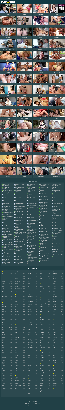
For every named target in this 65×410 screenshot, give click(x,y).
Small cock (55, 275)
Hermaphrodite (30, 301)
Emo (16, 329)
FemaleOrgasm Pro (18, 233)
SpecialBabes (29, 213)
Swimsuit (54, 311)
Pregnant (42, 337)
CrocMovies (42, 218)
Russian (41, 360)
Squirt (54, 294)
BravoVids (41, 244)
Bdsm (3, 316)
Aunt (3, 299)
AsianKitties (54, 221)
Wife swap (55, 383)
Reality (41, 352)
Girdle (16, 388)
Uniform (54, 360)
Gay (15, 381)
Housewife (29, 309)
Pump (41, 345)
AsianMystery (17, 263)
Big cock (3, 326)
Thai (54, 334)
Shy (41, 390)
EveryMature (29, 252)
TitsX (21, 252)
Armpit (3, 289)
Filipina (16, 352)
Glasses (29, 271)
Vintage (54, 368)
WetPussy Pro (42, 263)
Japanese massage (31, 342)
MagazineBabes (18, 188)
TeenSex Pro (29, 249)
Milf (28, 395)
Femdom (16, 347)
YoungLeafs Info (43, 185)
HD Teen (29, 298)
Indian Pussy (30, 326)
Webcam (54, 375)
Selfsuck (41, 375)
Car (2, 358)
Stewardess (55, 298)
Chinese (3, 373)
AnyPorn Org (54, 236)
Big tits (3, 327)
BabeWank (4, 219)
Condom (3, 390)
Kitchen (29, 357)
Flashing (16, 358)
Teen (54, 329)
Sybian (54, 316)
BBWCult (11, 221)
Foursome (16, 365)
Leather (29, 370)
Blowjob (3, 335)
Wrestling (54, 385)
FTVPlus (35, 196)
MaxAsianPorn (5, 257)
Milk (41, 271)
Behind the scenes (5, 321)
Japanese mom (30, 344)
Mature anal (30, 390)
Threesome (55, 337)
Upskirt (54, 362)
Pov (41, 335)
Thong (54, 335)
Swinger (54, 312)
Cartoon (3, 360)
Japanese (29, 339)
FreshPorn (41, 209)
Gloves (29, 275)
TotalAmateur (4, 232)
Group (29, 284)
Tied (54, 339)
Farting (16, 342)
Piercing (41, 324)
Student (54, 304)
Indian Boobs (30, 322)
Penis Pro (36, 207)
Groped (29, 283)
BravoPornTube (55, 233)
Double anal (17, 314)
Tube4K (59, 228)
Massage (29, 385)
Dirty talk (16, 304)
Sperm (54, 289)
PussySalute (42, 224)
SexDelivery (4, 237)
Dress (16, 319)
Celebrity (3, 367)
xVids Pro (61, 254)
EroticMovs (29, 185)
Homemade (30, 304)
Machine (29, 380)
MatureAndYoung (55, 196)
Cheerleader (4, 372)
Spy (53, 293)
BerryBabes (54, 239)
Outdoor (41, 311)
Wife (54, 381)
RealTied (23, 238)
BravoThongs (17, 230)
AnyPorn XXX (29, 233)
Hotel (28, 307)
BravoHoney (42, 190)
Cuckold (16, 283)
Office (41, 299)
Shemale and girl (43, 381)
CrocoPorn (29, 255)
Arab (3, 288)
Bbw (3, 314)
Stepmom (55, 296)
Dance (16, 296)
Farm (16, 340)
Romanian (42, 357)
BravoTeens (17, 196)
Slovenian (55, 273)
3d (2, 275)
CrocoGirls (29, 215)
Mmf (41, 273)
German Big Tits (18, 386)
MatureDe (48, 258)
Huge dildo (30, 311)
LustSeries (4, 188)
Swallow (54, 307)
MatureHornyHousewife (6, 214)
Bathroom (4, 311)
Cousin (16, 276)
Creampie (16, 278)
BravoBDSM (29, 194)
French (16, 367)
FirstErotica (54, 218)
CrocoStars (17, 247)
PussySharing (29, 239)
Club (3, 385)
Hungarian (29, 312)
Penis (41, 322)
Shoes (41, 385)
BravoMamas (54, 207)
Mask (29, 383)
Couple (16, 275)
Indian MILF (30, 324)
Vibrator (54, 367)
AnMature (11, 216)
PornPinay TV (42, 194)
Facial (16, 339)
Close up (3, 381)
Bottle (3, 340)
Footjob (16, 363)
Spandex (54, 284)
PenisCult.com (8, 2)
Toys (54, 345)
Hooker (29, 306)
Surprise (54, 306)
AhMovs (60, 215)
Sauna (41, 368)
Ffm (15, 350)
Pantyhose (42, 319)
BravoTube (42, 250)
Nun (41, 291)
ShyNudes (17, 191)
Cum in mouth (17, 284)
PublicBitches (54, 201)
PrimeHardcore (42, 215)
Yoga (54, 390)
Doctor (16, 306)
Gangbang (17, 380)
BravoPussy (29, 224)
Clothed (3, 383)
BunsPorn (41, 229)
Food (16, 362)
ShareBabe (17, 209)
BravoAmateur (17, 242)
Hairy (28, 293)
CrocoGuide (29, 210)
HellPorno (48, 192)
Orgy (41, 309)
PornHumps (42, 212)
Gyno (29, 288)
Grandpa (29, 278)
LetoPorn (23, 206)
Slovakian (55, 271)
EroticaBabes (54, 247)
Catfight (3, 363)
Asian (3, 291)
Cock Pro (23, 244)
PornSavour (17, 260)
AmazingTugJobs (5, 185)
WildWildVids (4, 210)
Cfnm (3, 368)
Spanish (54, 286)
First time (17, 355)
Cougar (16, 273)
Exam (16, 332)
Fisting (16, 357)
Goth (28, 276)
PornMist (35, 205)
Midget (29, 393)
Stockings (55, 299)
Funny (16, 370)
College (3, 386)
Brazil (3, 342)
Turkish (54, 349)
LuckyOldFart (42, 256)
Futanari (16, 372)
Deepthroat (17, 299)
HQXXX (10, 239)
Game (16, 378)
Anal (3, 284)
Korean (29, 358)
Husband (29, 314)
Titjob (54, 342)
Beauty (3, 319)
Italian (29, 334)
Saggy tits (42, 365)
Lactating (29, 363)
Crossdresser (17, 281)
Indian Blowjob (30, 321)
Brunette (3, 347)
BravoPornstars (5, 204)
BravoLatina (4, 263)
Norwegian (42, 288)
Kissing (29, 355)
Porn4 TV (60, 193)
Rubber (41, 358)
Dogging (16, 307)
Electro (16, 327)
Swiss (54, 314)
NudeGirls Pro (17, 221)
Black (3, 332)
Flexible (16, 360)
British (3, 345)
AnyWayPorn (17, 250)
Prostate (41, 339)
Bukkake (3, 349)
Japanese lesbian (31, 340)
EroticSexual (42, 232)
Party (41, 321)
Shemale (41, 380)
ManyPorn (4, 247)
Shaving (41, 378)
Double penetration (18, 316)
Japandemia (29, 201)
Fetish (16, 349)
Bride (3, 344)
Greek (29, 281)
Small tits (55, 276)
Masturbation (30, 386)
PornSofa (23, 213)
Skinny (41, 391)
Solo (54, 283)
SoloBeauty (4, 224)
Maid (28, 381)
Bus (3, 352)
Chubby (3, 375)
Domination (17, 311)
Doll (15, 309)
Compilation (4, 388)
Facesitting (17, 337)
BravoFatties (17, 201)
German (16, 383)
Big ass (3, 322)
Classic (3, 378)
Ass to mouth (4, 296)
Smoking (54, 278)
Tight (54, 340)
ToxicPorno (54, 188)
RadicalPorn (4, 229)
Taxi (54, 324)
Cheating (3, 370)
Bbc (3, 312)
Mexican (29, 391)
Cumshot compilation (19, 288)
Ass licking (4, 294)
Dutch (16, 321)
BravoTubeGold (30, 246)
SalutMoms (29, 191)
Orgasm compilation (44, 307)
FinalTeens (42, 206)
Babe (3, 304)
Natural (41, 284)
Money (41, 276)
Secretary (42, 372)
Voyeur (54, 370)
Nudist (41, 289)
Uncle (54, 357)
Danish (16, 298)
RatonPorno (17, 218)
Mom (41, 275)
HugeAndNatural (55, 245)
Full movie (17, 368)
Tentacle (54, 332)
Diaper (16, 301)
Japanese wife (30, 347)
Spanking (54, 288)
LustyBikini (17, 236)
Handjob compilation (31, 296)
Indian (29, 319)
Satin (41, 367)
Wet (53, 378)
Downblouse (17, 317)
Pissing (41, 326)
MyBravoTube (54, 210)
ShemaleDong (4, 193)
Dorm (16, 312)
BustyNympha (17, 224)
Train (54, 347)
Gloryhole (29, 273)
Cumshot (16, 286)
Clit (2, 380)
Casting (3, 362)
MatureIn (10, 234)
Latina (29, 368)
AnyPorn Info (42, 235)
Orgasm (41, 306)
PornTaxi (47, 187)
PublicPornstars (30, 243)
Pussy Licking (42, 347)
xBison (22, 211)
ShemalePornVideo (30, 230)
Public (41, 342)
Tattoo (54, 322)
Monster (41, 278)
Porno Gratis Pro (43, 238)
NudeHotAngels (42, 221)
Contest (16, 271)
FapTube (60, 249)
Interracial (29, 332)
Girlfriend (16, 390)
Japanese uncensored (32, 345)
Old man (41, 304)
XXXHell (10, 190)
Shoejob (41, 383)
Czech (16, 291)
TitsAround (17, 227)
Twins (54, 350)
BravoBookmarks (30, 258)
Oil (40, 301)
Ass (3, 293)
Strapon (54, 301)
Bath (3, 309)
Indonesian (30, 327)
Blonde (3, 334)
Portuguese (42, 334)
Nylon (41, 294)
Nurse (41, 293)
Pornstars (42, 332)
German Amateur (18, 385)
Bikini (3, 329)
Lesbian (29, 372)
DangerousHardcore (30, 221)
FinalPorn (48, 253)
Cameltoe (4, 357)
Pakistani (42, 316)
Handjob (29, 294)
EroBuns (60, 230)
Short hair (42, 386)
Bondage (3, 337)
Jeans (29, 349)
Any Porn (23, 239)
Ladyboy (29, 365)
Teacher (54, 326)
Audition (3, 298)
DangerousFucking (30, 236)
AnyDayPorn (4, 226)
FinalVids (35, 263)
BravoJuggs (4, 201)
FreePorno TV (42, 203)
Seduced (41, 373)
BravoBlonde (54, 224)
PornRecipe (29, 227)
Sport (54, 291)
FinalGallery (42, 241)
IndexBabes (29, 261)
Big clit (3, 324)
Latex (29, 367)
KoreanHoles (4, 207)
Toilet (54, 344)
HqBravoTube (4, 196)
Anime (3, 286)
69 (2, 273)
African (3, 281)
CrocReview (29, 188)
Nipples (41, 286)
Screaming (42, 370)
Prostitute (42, 340)
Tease (54, 327)
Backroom (4, 306)
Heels (29, 299)
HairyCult (23, 193)
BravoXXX (4, 260)
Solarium (54, 281)
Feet (15, 345)
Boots (3, 339)
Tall (53, 321)
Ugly (54, 355)
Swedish (54, 309)
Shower (41, 388)
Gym (28, 286)
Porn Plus (11, 249)
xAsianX (10, 242)
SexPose (35, 203)
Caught (3, 365)
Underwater (55, 358)
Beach (3, 317)
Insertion (29, 329)
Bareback (4, 307)
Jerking (29, 350)
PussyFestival (42, 197)
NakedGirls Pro (55, 185)
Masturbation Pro (43, 247)
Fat (15, 344)
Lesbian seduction (31, 373)
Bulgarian (4, 350)
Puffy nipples (42, 344)
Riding (41, 355)
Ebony (16, 326)
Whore (54, 380)
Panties (41, 317)
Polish (41, 329)
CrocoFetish (54, 213)
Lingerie (29, 375)
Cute (16, 289)
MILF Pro (11, 244)
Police (41, 327)
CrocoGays (17, 257)
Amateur (3, 283)
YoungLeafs (4, 252)
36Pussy (47, 260)
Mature (29, 388)
